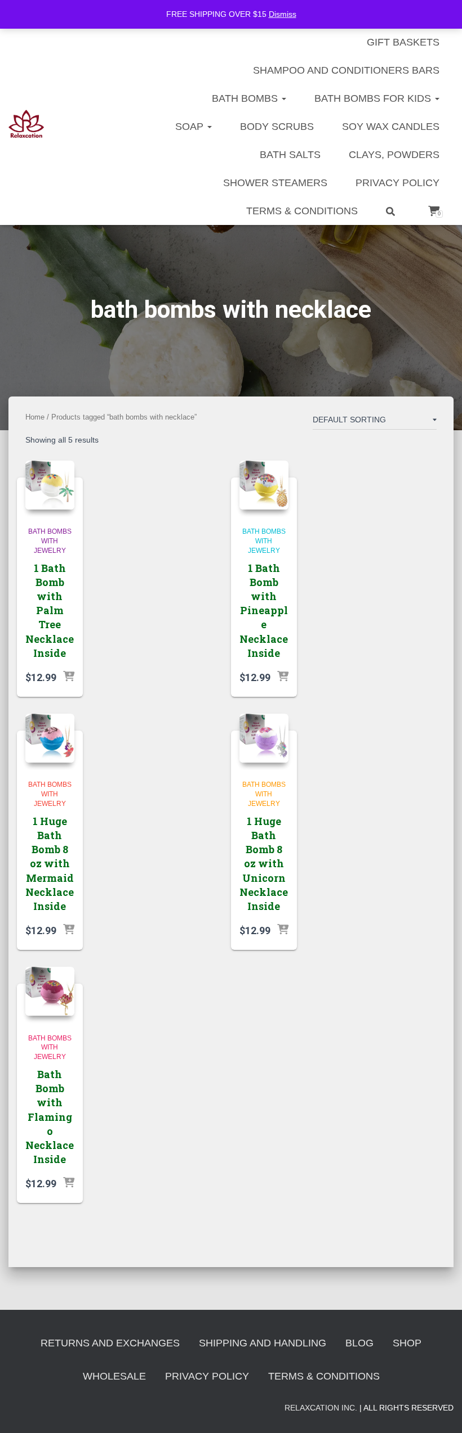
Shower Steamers (275, 182)
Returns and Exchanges (110, 1343)
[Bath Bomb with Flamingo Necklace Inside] (49, 991)
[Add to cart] (68, 677)
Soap (190, 126)
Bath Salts (290, 154)
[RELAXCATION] (26, 124)
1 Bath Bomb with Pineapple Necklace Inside (263, 610)
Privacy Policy (397, 182)
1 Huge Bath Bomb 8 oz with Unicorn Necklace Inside (263, 863)
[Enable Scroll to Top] (439, 1410)
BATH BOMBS (246, 98)
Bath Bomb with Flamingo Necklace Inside (49, 1116)
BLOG (359, 1343)
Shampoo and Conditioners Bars (346, 70)
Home (35, 417)
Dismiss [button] (282, 14)
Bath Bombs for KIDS (374, 98)
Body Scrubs (277, 126)
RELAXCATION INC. (321, 1407)
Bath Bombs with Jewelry (50, 541)
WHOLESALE (114, 1376)
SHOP (407, 1343)
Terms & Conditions (302, 211)
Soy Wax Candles (390, 126)
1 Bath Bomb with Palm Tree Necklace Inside (49, 610)
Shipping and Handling (262, 1343)
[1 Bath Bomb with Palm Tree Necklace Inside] (49, 485)
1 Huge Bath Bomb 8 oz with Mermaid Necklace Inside (49, 863)
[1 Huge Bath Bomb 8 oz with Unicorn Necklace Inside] (263, 738)
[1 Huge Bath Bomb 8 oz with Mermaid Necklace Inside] (49, 738)
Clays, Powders (394, 154)
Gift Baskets (403, 42)
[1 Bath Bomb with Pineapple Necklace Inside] (263, 485)
